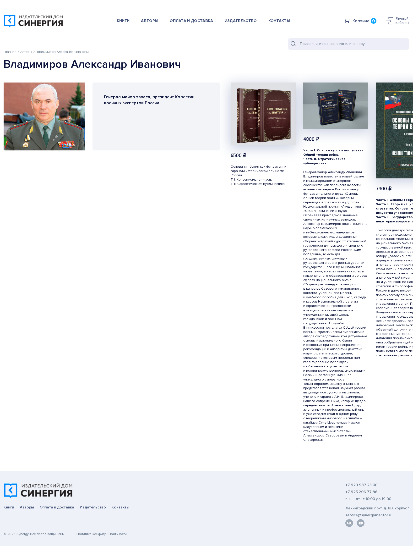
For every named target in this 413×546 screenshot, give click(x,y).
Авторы (149, 20)
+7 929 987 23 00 (361, 485)
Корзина (364, 20)
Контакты (279, 20)
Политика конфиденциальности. (101, 534)
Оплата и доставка (191, 20)
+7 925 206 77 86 (361, 492)
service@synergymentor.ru (368, 515)
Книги (123, 20)
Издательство (241, 20)
